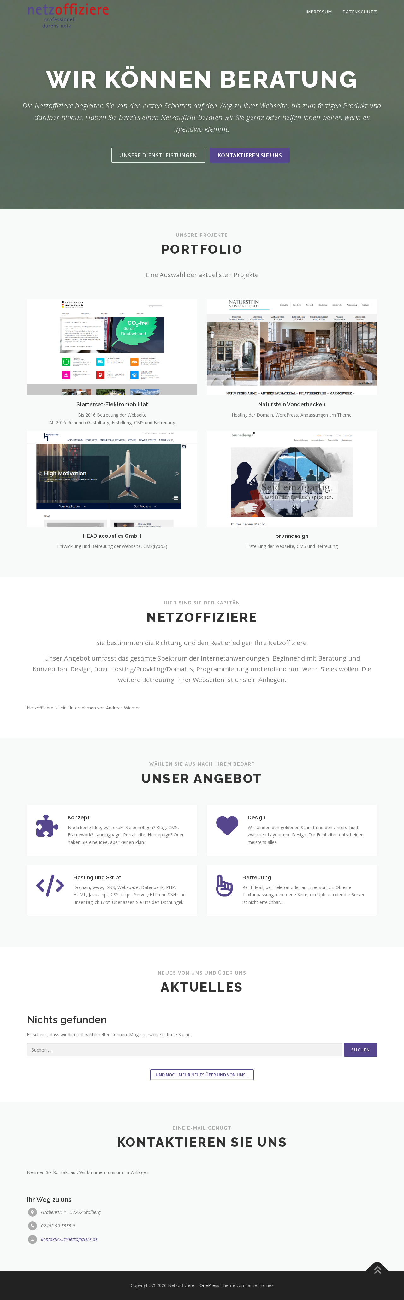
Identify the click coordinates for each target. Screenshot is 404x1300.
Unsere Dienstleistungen (158, 155)
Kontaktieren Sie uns (249, 155)
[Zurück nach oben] (377, 1270)
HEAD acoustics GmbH (112, 536)
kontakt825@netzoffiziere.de (69, 1239)
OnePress (209, 1285)
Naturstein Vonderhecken (291, 404)
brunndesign (292, 536)
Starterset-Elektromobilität (112, 404)
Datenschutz (360, 11)
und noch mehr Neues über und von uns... (202, 1074)
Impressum (319, 11)
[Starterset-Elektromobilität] (112, 347)
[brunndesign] (292, 478)
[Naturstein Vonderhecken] (292, 347)
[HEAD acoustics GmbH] (112, 478)
